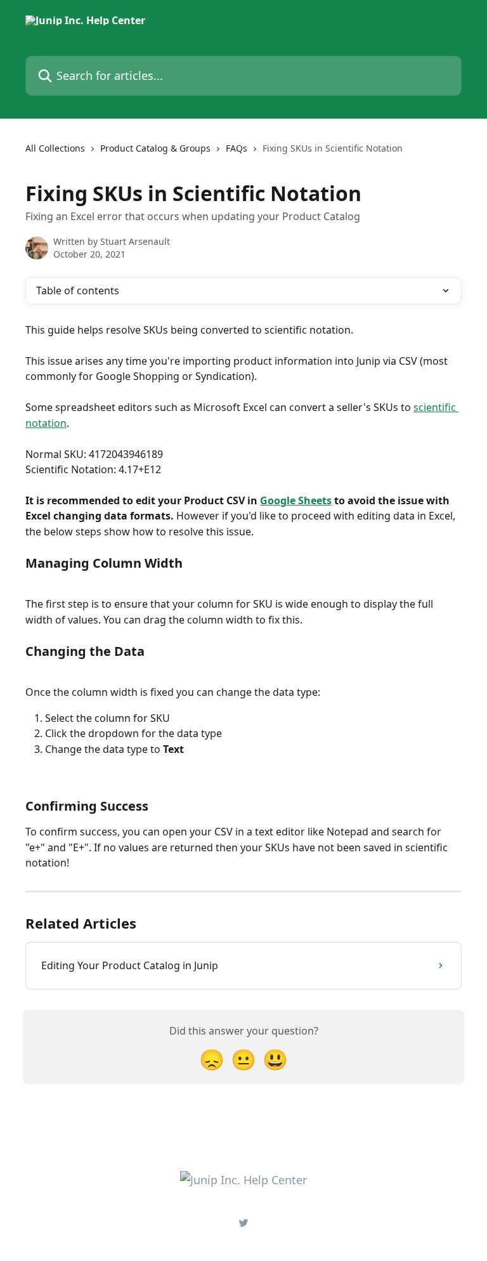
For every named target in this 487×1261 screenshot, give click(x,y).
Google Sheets (296, 500)
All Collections (55, 148)
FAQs (236, 148)
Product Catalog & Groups (155, 148)
